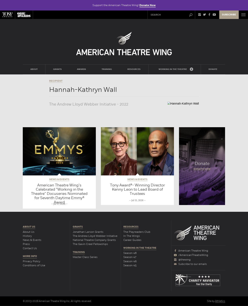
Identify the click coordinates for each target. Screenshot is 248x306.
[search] (191, 15)
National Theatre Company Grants (94, 240)
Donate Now (147, 5)
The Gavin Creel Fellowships (90, 244)
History (27, 235)
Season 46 (130, 261)
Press (26, 244)
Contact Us (30, 248)
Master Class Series (85, 257)
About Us (28, 231)
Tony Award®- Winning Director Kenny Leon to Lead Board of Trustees (137, 189)
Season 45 (129, 265)
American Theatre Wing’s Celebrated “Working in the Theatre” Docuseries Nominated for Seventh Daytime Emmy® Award (59, 194)
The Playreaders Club (136, 231)
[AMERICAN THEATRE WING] (124, 43)
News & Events (32, 240)
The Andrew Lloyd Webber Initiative (95, 235)
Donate (202, 166)
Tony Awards (7, 14)
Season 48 (130, 253)
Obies (24, 14)
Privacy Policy (31, 261)
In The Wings (131, 235)
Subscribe (229, 14)
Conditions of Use (34, 265)
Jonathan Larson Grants (88, 231)
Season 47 (129, 257)
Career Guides (132, 240)
